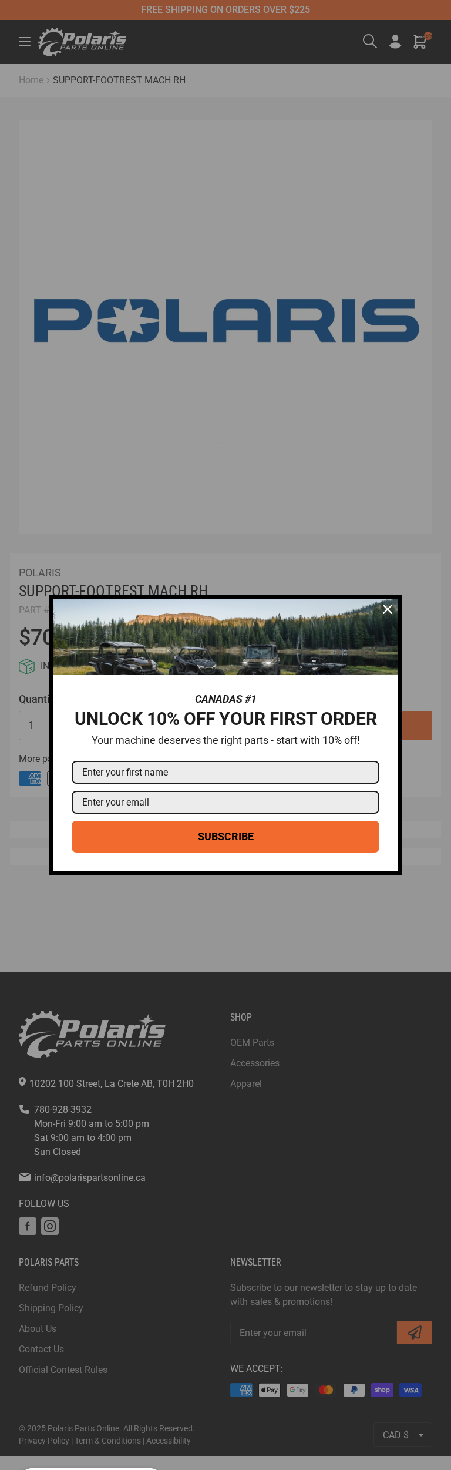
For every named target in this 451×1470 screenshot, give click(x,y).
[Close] (387, 609)
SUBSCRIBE (226, 836)
